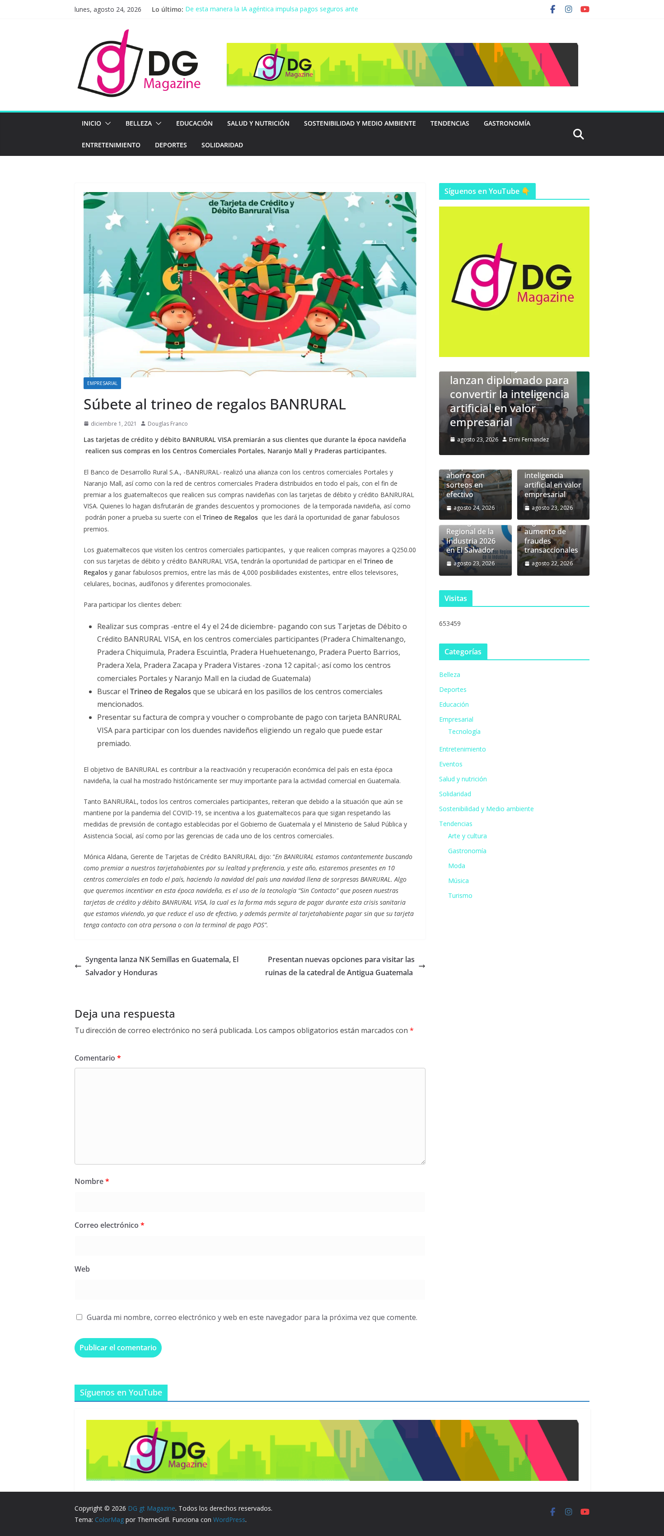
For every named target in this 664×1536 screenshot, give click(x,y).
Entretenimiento (111, 145)
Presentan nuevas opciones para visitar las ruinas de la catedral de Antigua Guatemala (340, 965)
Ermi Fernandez (529, 439)
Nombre (92, 1181)
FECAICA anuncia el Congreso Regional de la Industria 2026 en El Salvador (474, 531)
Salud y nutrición (258, 123)
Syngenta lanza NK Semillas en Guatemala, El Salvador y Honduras (161, 965)
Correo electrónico (110, 1225)
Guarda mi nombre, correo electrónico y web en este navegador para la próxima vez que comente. (252, 1317)
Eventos (451, 764)
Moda (456, 865)
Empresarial (102, 383)
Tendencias (449, 123)
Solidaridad (222, 145)
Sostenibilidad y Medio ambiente (360, 123)
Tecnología (464, 731)
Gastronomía (507, 123)
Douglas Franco (168, 423)
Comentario (98, 1058)
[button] (106, 123)
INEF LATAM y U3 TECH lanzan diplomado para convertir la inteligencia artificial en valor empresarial (510, 394)
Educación (194, 123)
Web (82, 1269)
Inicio (91, 123)
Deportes (171, 145)
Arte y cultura (467, 835)
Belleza (139, 123)
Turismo (460, 895)
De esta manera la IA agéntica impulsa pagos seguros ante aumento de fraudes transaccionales (271, 14)
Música (458, 880)
